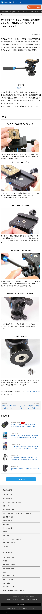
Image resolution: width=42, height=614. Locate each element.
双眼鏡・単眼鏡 (7, 520)
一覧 (20, 408)
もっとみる (21, 479)
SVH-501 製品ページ (33, 392)
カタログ (29, 599)
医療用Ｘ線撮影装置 (8, 568)
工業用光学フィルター (9, 564)
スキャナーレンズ (8, 579)
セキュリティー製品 (8, 557)
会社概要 (26, 597)
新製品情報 (5, 11)
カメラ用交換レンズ (8, 498)
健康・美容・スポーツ (9, 543)
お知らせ (12, 11)
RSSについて (32, 608)
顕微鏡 (5, 531)
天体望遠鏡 (6, 524)
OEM (4, 572)
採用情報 (32, 597)
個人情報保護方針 (11, 608)
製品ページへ (21, 88)
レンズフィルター (8, 495)
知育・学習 (6, 535)
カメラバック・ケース (9, 509)
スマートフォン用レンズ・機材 (12, 502)
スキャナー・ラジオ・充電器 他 (12, 539)
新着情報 (15, 597)
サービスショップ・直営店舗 (11, 599)
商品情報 (20, 597)
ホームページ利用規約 (22, 608)
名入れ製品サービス (8, 587)
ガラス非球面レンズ (8, 576)
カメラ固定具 (7, 583)
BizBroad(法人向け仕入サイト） (12, 590)
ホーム (2, 14)
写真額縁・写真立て (8, 517)
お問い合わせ (22, 599)
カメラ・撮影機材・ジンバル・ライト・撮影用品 (17, 513)
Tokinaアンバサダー (21, 604)
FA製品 (5, 561)
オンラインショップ (35, 7)
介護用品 (5, 546)
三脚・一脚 (6, 506)
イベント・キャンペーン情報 (25, 11)
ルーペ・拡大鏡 (7, 528)
